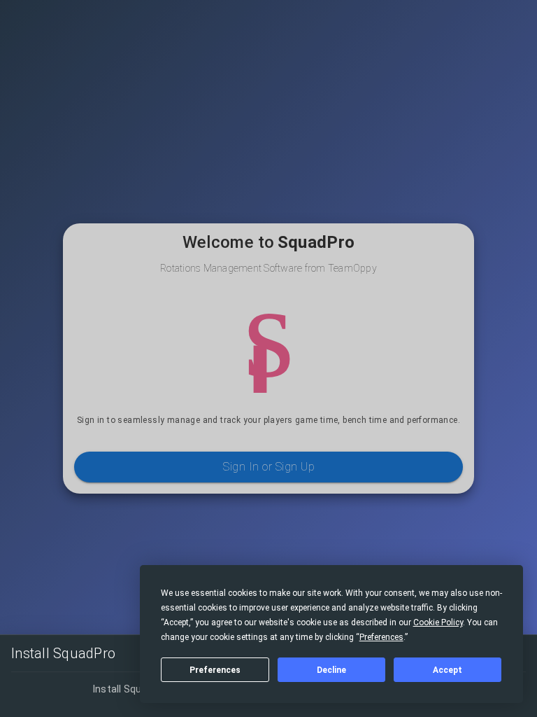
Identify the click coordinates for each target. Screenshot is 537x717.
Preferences (215, 670)
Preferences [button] (381, 637)
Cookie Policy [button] (438, 622)
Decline (331, 670)
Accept (447, 670)
